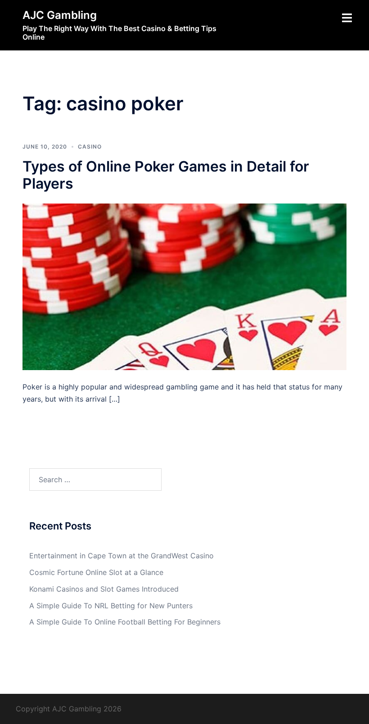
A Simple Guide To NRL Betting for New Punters (111, 605)
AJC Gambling (59, 15)
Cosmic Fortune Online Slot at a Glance (96, 572)
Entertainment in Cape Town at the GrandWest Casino (121, 555)
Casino (90, 146)
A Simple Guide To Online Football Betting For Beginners (124, 621)
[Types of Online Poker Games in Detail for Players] (184, 285)
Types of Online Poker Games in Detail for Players (165, 175)
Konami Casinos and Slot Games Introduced (104, 588)
